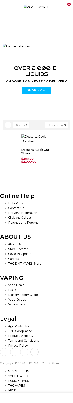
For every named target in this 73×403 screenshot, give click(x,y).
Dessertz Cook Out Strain (35, 151)
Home (7, 23)
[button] (66, 7)
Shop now (36, 90)
